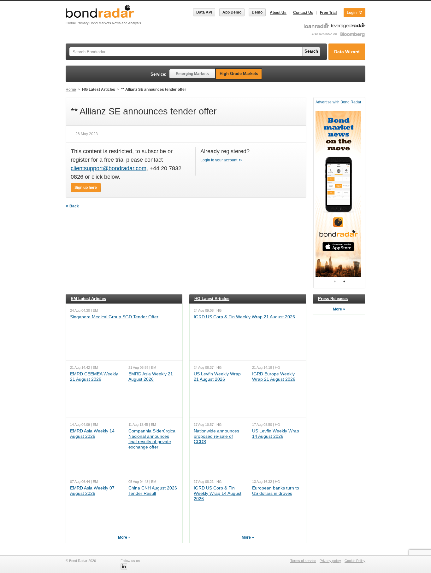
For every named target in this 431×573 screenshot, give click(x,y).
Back (74, 206)
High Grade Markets (239, 73)
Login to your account (218, 160)
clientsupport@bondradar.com (108, 168)
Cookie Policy (355, 561)
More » (124, 537)
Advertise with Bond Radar (338, 102)
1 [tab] (335, 281)
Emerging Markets (192, 74)
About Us (278, 12)
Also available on (324, 34)
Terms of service (303, 561)
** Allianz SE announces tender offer (153, 89)
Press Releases (333, 298)
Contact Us (303, 12)
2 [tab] (344, 281)
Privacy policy (330, 561)
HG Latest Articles (98, 89)
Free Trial (328, 12)
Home (71, 89)
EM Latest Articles (88, 298)
